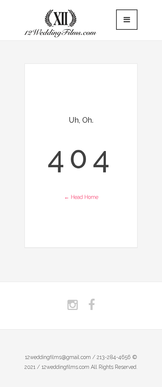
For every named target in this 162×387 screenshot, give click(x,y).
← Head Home (81, 197)
